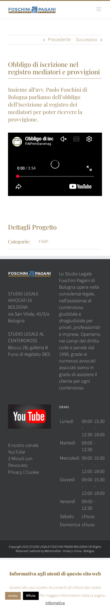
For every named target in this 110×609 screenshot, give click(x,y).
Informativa (55, 603)
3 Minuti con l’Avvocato (20, 462)
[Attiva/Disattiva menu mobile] (99, 9)
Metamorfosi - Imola (57, 551)
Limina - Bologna (83, 551)
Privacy (15, 472)
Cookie (32, 472)
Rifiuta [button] (31, 595)
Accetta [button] (13, 596)
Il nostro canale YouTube (23, 448)
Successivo (86, 39)
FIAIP (43, 241)
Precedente (59, 39)
